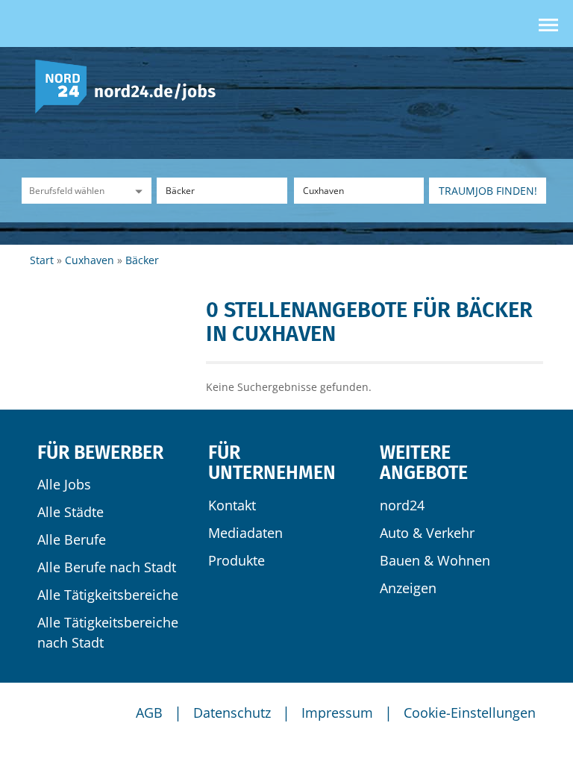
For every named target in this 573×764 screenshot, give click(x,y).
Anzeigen (408, 588)
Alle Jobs (64, 484)
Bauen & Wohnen (435, 560)
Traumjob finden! (488, 191)
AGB (149, 712)
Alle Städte (70, 512)
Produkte (236, 560)
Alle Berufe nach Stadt (106, 567)
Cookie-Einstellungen (470, 712)
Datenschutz (232, 712)
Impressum (337, 712)
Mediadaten (245, 533)
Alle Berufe (71, 539)
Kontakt (232, 505)
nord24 (402, 505)
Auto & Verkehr (427, 533)
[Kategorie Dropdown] (136, 191)
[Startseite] (131, 85)
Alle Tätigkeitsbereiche (107, 595)
